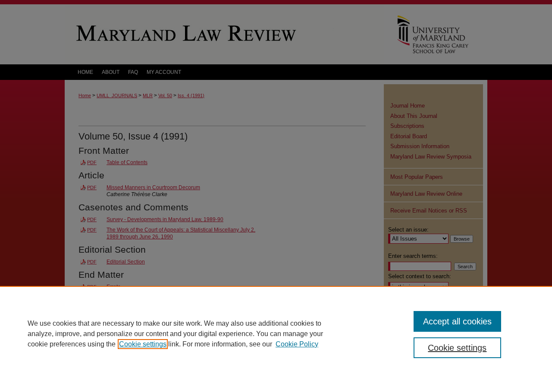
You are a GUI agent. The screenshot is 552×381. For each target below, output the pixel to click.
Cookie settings (142, 344)
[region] (276, 333)
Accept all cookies (457, 321)
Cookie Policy (297, 344)
